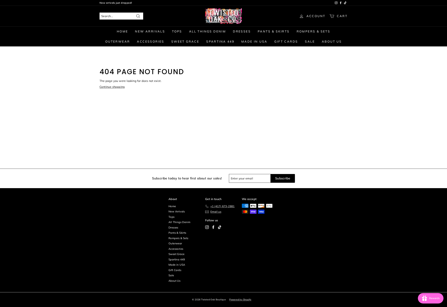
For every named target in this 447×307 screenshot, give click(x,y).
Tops (177, 31)
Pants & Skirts (274, 31)
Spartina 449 (220, 41)
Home (122, 31)
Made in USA (254, 41)
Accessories (150, 41)
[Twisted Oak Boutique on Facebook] (213, 227)
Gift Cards (286, 41)
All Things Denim (207, 31)
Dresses (242, 31)
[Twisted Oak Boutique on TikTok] (219, 227)
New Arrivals (150, 31)
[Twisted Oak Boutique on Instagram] (207, 227)
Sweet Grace (185, 41)
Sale (310, 41)
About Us (332, 41)
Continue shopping (112, 86)
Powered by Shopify (240, 299)
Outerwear (117, 41)
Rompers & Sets (313, 31)
